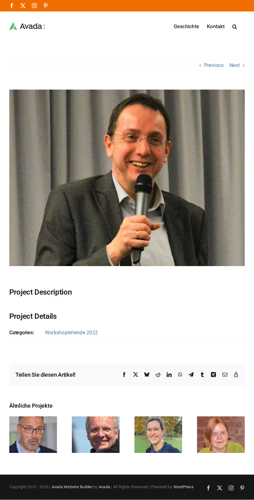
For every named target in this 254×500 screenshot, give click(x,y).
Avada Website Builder (72, 487)
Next (235, 65)
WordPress (183, 487)
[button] (234, 26)
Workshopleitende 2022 (71, 333)
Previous (214, 65)
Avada (104, 487)
